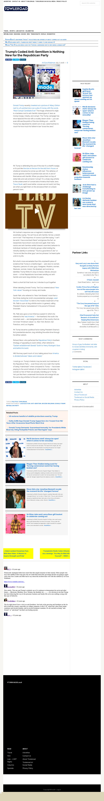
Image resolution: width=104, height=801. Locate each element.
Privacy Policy (79, 400)
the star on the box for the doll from (39, 168)
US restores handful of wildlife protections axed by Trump (33, 416)
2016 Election (25, 403)
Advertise (77, 390)
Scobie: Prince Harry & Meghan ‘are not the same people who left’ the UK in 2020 (87, 289)
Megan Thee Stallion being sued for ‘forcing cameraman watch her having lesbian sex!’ (35, 45)
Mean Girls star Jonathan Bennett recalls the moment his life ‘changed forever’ (44, 490)
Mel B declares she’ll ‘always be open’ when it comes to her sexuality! (30, 42)
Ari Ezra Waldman (48, 403)
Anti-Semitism (36, 403)
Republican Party (44, 340)
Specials (10, 768)
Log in (59, 789)
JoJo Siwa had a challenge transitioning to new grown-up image (89, 189)
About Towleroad (80, 395)
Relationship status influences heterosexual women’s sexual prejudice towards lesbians (85, 173)
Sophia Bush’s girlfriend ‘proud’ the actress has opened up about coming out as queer (35, 39)
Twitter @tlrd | (77, 367)
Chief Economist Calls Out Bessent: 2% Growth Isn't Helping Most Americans (89, 317)
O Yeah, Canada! (93, 280)
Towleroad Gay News (52, 8)
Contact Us (78, 392)
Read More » (48, 449)
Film (9, 756)
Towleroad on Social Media (84, 397)
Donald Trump (18, 105)
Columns (10, 765)
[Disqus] (36, 591)
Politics (15, 401)
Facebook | (87, 367)
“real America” (29, 317)
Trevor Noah (17, 184)
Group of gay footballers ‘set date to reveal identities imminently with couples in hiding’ (84, 346)
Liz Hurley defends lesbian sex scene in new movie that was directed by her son (85, 203)
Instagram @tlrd (78, 369)
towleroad (22, 401)
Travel (9, 753)
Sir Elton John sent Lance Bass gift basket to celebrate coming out (44, 515)
